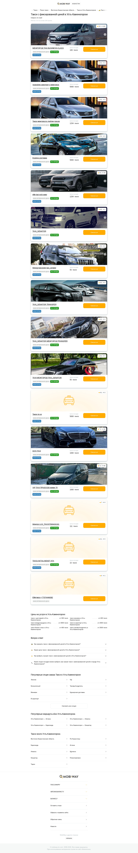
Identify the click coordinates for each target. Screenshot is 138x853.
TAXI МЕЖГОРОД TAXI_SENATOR (47, 378)
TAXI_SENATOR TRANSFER (44, 304)
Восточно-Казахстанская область (62, 10)
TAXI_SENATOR (39, 231)
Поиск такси (44, 10)
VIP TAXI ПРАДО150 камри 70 (44, 488)
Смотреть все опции (69, 706)
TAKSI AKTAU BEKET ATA (43, 561)
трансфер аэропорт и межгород (45, 85)
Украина (69, 838)
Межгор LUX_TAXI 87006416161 (45, 524)
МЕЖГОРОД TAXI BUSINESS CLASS (48, 48)
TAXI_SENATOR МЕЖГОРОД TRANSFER (49, 341)
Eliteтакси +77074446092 (42, 597)
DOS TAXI (36, 451)
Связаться (94, 49)
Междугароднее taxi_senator (44, 268)
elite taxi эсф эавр (39, 195)
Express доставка (39, 158)
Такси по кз (37, 414)
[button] (105, 34)
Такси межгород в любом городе (46, 121)
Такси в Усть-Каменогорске (86, 10)
